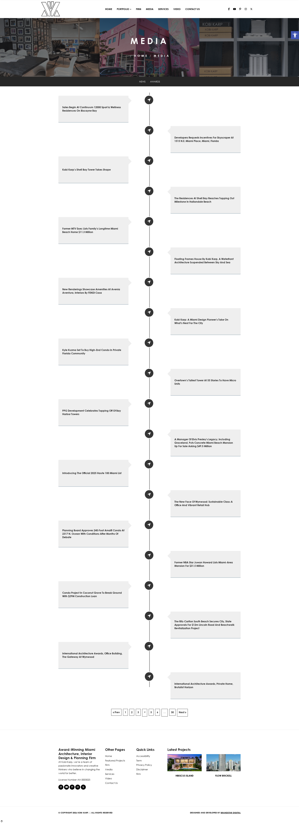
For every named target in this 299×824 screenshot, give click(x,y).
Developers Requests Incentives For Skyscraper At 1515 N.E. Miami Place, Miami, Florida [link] (204, 139)
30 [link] (172, 712)
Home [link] (108, 9)
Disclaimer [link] (142, 769)
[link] (295, 35)
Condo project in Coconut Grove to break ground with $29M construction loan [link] (92, 594)
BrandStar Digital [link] (231, 812)
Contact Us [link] (192, 9)
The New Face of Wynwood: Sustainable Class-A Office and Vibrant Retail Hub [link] (203, 503)
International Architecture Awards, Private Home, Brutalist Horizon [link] (203, 685)
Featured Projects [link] (115, 760)
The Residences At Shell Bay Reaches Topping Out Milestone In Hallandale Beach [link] (204, 200)
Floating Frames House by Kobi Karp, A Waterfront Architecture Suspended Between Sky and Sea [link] (204, 260)
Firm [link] (138, 9)
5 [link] (151, 712)
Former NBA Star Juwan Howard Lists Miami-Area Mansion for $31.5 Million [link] (203, 564)
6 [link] (157, 712)
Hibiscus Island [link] (185, 775)
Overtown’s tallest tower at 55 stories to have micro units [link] (205, 382)
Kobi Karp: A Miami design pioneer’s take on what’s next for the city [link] (201, 321)
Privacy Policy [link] (144, 764)
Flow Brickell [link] (223, 775)
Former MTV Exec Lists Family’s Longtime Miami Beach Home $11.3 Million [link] (90, 230)
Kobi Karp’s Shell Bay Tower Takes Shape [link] (86, 169)
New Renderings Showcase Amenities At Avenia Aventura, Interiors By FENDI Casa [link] (91, 291)
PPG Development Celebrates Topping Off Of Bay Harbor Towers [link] (91, 412)
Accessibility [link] (143, 756)
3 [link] (138, 712)
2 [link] (132, 712)
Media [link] (149, 9)
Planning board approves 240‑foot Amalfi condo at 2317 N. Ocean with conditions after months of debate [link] (93, 534)
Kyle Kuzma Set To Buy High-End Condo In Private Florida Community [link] (91, 351)
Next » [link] (182, 712)
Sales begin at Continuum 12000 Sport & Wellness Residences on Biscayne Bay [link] (91, 109)
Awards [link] (155, 81)
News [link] (142, 81)
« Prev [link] (116, 712)
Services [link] (163, 9)
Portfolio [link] (123, 9)
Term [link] (139, 760)
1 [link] (125, 712)
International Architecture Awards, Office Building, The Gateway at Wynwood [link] (92, 655)
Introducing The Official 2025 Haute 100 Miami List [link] (91, 473)
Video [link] (177, 9)
